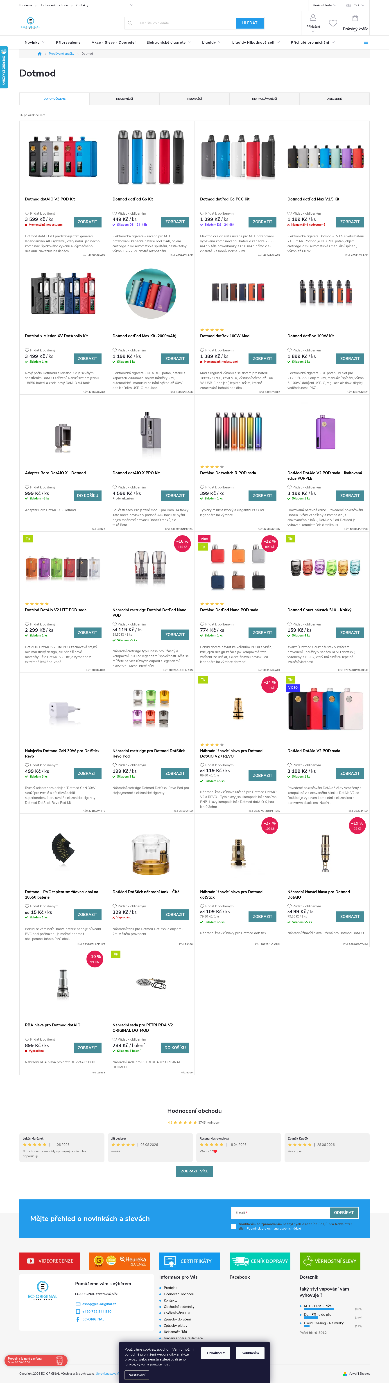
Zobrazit (87, 222)
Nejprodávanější (264, 99)
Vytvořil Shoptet (359, 1374)
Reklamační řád (175, 1332)
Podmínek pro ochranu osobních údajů (274, 1228)
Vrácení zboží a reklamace (183, 1338)
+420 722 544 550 (96, 1311)
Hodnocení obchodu (53, 5)
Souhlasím (250, 1353)
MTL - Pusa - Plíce (318, 1306)
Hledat (249, 23)
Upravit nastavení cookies (112, 1374)
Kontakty (82, 5)
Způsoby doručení (177, 1319)
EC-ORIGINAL (93, 1319)
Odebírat (344, 1212)
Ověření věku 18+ (177, 1313)
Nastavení (137, 1375)
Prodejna (25, 5)
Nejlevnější (124, 99)
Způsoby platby (175, 1325)
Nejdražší (194, 99)
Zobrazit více (194, 1171)
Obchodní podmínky (179, 1306)
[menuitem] (35, 42)
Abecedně (334, 99)
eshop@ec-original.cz (99, 1304)
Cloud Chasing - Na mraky (324, 1323)
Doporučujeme (55, 99)
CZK (356, 5)
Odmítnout (216, 1353)
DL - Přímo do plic (317, 1314)
